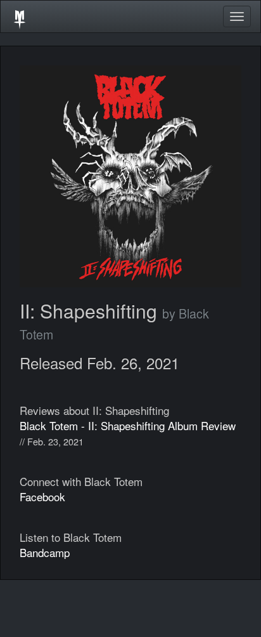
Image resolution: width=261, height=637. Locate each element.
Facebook (42, 496)
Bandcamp (45, 552)
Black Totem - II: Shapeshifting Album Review (128, 425)
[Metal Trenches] (20, 16)
